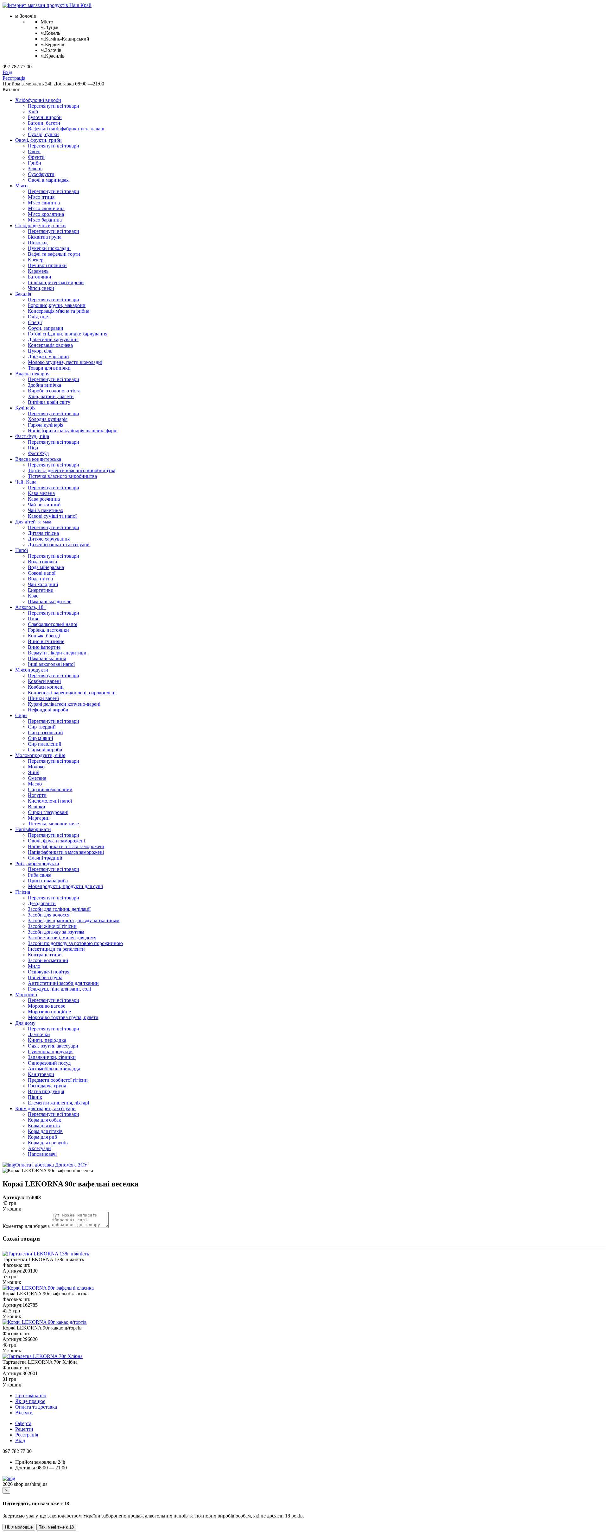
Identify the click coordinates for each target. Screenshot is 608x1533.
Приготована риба (48, 880)
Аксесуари (39, 1148)
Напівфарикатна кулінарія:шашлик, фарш (72, 430)
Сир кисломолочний (50, 789)
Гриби (34, 163)
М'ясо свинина (44, 202)
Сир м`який (40, 738)
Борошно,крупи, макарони (57, 305)
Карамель (38, 271)
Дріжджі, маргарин (48, 356)
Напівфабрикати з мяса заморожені (66, 852)
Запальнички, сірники (52, 1057)
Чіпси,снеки (41, 288)
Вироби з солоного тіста (54, 390)
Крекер (35, 259)
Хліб (33, 111)
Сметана (37, 778)
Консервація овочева (50, 345)
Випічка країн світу (49, 402)
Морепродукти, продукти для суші (65, 886)
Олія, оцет (39, 316)
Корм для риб (42, 1137)
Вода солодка (42, 561)
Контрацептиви (45, 954)
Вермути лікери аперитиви (57, 652)
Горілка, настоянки (48, 630)
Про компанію (30, 1395)
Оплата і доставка (34, 1164)
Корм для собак (44, 1120)
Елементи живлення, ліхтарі (58, 1102)
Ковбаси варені (44, 681)
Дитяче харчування (49, 538)
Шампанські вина (47, 658)
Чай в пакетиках (45, 510)
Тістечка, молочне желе (53, 823)
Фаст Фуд (38, 453)
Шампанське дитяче (49, 601)
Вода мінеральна (46, 567)
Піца (33, 447)
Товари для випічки (49, 368)
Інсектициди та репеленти (56, 949)
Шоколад (38, 242)
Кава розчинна (44, 499)
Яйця (33, 772)
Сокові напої (41, 573)
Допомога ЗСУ (71, 1164)
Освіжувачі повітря (48, 971)
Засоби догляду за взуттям (56, 932)
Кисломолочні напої (50, 801)
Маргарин (39, 818)
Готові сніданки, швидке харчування (67, 333)
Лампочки (39, 1034)
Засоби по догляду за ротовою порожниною (75, 943)
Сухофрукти (41, 174)
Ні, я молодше (19, 1527)
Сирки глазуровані (48, 812)
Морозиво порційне (49, 1011)
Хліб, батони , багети (51, 396)
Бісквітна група (44, 237)
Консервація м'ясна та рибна (58, 311)
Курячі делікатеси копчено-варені (64, 704)
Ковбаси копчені (46, 687)
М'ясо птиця (41, 197)
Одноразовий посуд (49, 1063)
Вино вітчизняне (46, 641)
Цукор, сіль (40, 351)
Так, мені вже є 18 (56, 1527)
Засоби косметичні (48, 960)
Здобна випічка (44, 385)
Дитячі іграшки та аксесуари (59, 544)
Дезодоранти (42, 903)
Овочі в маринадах (48, 180)
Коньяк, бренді (44, 635)
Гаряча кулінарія (45, 425)
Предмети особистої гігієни (58, 1080)
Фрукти (36, 157)
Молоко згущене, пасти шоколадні (65, 362)
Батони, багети (44, 123)
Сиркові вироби (45, 749)
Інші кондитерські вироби (56, 282)
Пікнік (35, 1097)
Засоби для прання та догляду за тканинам (73, 920)
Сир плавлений (44, 744)
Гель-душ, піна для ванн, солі (59, 989)
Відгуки (24, 1412)
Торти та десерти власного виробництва (71, 470)
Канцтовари (41, 1074)
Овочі (34, 151)
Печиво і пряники (47, 265)
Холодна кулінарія (47, 419)
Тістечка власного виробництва (62, 476)
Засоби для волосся (48, 914)
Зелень (35, 168)
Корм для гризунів (48, 1142)
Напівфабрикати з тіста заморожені (66, 846)
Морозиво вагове (46, 1006)
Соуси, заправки (45, 328)
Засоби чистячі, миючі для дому (62, 937)
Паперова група (45, 977)
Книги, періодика (47, 1040)
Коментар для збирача (26, 1226)
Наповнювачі (42, 1154)
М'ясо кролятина (46, 214)
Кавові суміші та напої (52, 516)
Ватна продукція (46, 1091)
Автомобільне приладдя (54, 1068)
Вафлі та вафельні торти (54, 254)
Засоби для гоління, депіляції (59, 909)
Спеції (35, 322)
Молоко (36, 766)
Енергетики (41, 590)
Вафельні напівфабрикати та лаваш (66, 128)
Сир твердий (42, 726)
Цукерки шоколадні (49, 248)
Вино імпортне (44, 647)
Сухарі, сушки (43, 134)
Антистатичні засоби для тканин (63, 983)
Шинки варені (43, 698)
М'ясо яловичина (46, 208)
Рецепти (24, 1429)
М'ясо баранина (45, 219)
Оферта (23, 1423)
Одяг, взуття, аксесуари (53, 1045)
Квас (33, 595)
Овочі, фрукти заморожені (56, 840)
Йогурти (37, 795)
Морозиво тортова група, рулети (63, 1017)
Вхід (7, 72)
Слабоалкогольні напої (52, 624)
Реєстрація (14, 78)
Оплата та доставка (36, 1407)
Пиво (34, 618)
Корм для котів (44, 1125)
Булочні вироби (45, 117)
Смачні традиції (45, 857)
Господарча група (47, 1085)
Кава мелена (41, 493)
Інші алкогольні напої (51, 664)
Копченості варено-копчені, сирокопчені (72, 692)
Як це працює (30, 1401)
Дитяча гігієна (43, 533)
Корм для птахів (45, 1131)
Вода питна (40, 578)
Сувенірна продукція (50, 1051)
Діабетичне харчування (53, 339)
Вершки (36, 806)
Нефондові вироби (48, 709)
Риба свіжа (39, 875)
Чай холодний (43, 584)
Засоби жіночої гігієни (52, 926)
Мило (34, 966)
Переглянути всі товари (53, 106)
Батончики (39, 276)
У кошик (12, 1208)
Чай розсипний (44, 504)
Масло (35, 783)
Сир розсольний (45, 732)
